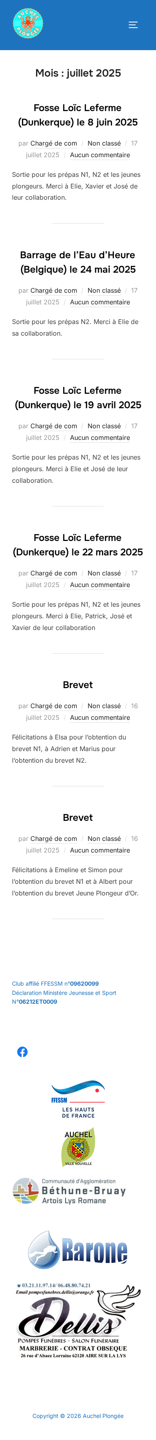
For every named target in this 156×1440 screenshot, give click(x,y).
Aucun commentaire (100, 155)
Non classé (104, 143)
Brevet (78, 685)
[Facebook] (22, 1052)
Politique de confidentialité (46, 1407)
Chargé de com (53, 143)
